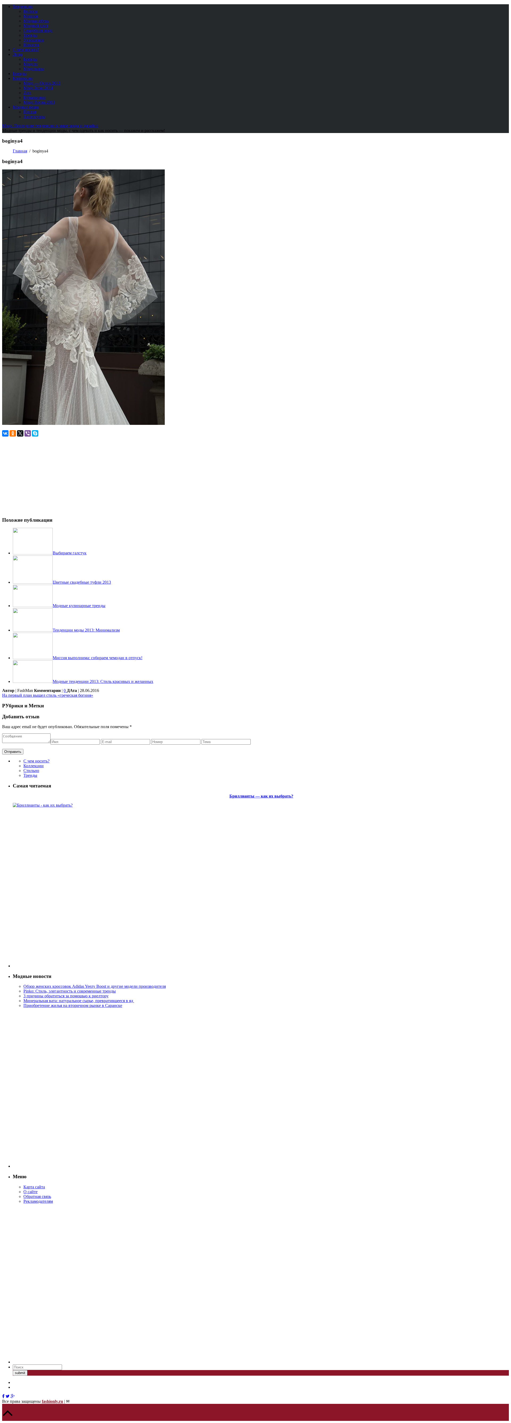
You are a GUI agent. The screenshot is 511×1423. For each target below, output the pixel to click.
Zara (27, 92)
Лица (17, 54)
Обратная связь (37, 1196)
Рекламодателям (38, 1201)
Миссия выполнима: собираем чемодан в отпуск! (97, 658)
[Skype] (35, 433)
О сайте (30, 1191)
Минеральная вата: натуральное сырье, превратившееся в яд (78, 1000)
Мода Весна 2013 (39, 102)
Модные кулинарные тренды (79, 605)
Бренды (30, 59)
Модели (30, 64)
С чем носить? (26, 49)
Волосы (30, 11)
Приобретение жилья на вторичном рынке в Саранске (72, 1005)
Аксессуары (34, 116)
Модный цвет (35, 25)
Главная (20, 151)
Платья (29, 112)
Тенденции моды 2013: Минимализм (86, 630)
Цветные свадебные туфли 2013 (82, 582)
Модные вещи (26, 107)
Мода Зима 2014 (38, 88)
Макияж (30, 16)
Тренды (30, 35)
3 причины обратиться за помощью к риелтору (66, 996)
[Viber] (27, 433)
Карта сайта (34, 1187)
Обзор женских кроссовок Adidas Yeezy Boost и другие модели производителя (94, 986)
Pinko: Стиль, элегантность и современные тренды (69, 991)
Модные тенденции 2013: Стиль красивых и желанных (103, 681)
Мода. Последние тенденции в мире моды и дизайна (50, 125)
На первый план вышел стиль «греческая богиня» (47, 695)
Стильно (31, 770)
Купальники (34, 97)
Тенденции (23, 6)
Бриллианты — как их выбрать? (261, 796)
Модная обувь (36, 21)
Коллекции (23, 78)
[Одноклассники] (13, 433)
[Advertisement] (47, 474)
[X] (20, 433)
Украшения (33, 40)
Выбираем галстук (69, 553)
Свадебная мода (37, 30)
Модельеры (33, 69)
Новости (31, 45)
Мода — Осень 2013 (41, 83)
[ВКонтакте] (5, 433)
